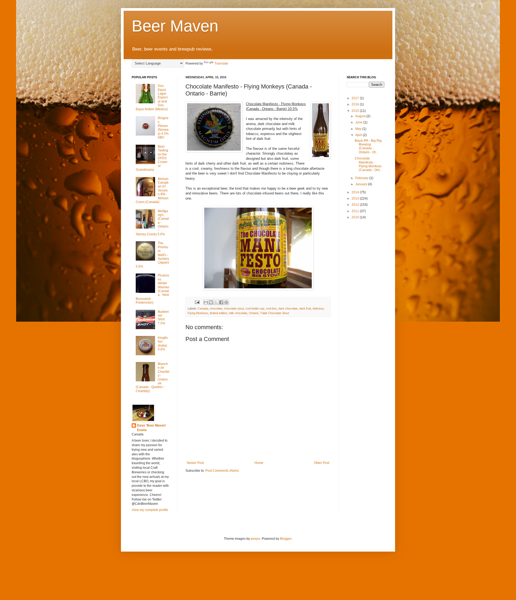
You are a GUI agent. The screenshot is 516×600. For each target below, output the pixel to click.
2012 (356, 205)
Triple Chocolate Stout (274, 313)
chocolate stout (234, 308)
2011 (356, 211)
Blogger (285, 539)
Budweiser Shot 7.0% (163, 317)
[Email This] (206, 302)
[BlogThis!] (211, 302)
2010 (356, 217)
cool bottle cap (254, 308)
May (358, 129)
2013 (356, 198)
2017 (356, 98)
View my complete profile (150, 510)
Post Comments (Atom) (222, 471)
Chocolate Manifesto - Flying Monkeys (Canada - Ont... (368, 164)
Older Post (321, 463)
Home (259, 463)
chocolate (216, 308)
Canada (203, 308)
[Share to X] (216, 302)
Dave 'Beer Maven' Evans (151, 428)
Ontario (254, 313)
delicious (318, 308)
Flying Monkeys (198, 313)
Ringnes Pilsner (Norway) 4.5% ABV (163, 127)
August (360, 116)
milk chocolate (238, 313)
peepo (255, 539)
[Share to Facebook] (221, 302)
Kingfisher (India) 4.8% (163, 343)
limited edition (218, 313)
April (359, 135)
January (361, 184)
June (359, 122)
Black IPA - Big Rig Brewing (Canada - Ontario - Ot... (368, 146)
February (362, 178)
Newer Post (195, 463)
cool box (271, 308)
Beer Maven (175, 26)
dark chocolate (288, 308)
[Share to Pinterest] (226, 302)
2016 (356, 104)
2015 (356, 111)
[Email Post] (197, 301)
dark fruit (305, 308)
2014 (356, 192)
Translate (221, 63)
